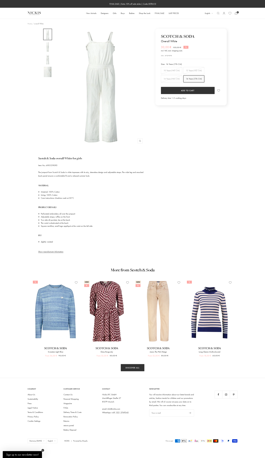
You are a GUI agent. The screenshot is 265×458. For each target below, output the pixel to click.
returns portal (68, 425)
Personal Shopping (71, 399)
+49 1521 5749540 (120, 412)
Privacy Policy (33, 416)
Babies (131, 13)
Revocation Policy (70, 416)
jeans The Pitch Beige (158, 351)
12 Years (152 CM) (194, 70)
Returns (66, 421)
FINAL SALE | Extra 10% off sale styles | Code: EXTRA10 (132, 3)
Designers (104, 13)
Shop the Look (144, 13)
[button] (22, 454)
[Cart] (236, 13)
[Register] (190, 413)
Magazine (67, 403)
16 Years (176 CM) (194, 78)
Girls (114, 13)
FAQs (65, 407)
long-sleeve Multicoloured (209, 351)
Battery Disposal (69, 429)
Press (29, 403)
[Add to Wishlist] (218, 90)
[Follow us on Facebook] (218, 394)
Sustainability (33, 399)
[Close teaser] (42, 450)
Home (30, 23)
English (207, 13)
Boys (123, 13)
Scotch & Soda (178, 36)
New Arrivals (91, 13)
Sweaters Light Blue (55, 351)
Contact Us (67, 394)
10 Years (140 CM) (172, 70)
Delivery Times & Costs (72, 412)
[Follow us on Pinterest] (233, 394)
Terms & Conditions (35, 412)
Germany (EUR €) (35, 441)
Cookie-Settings (34, 421)
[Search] (218, 13)
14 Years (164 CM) (172, 78)
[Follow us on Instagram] (226, 394)
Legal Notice (33, 407)
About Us (31, 394)
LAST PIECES (174, 13)
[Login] (224, 13)
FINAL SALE (159, 13)
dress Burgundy (107, 351)
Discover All (133, 368)
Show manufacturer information (50, 251)
